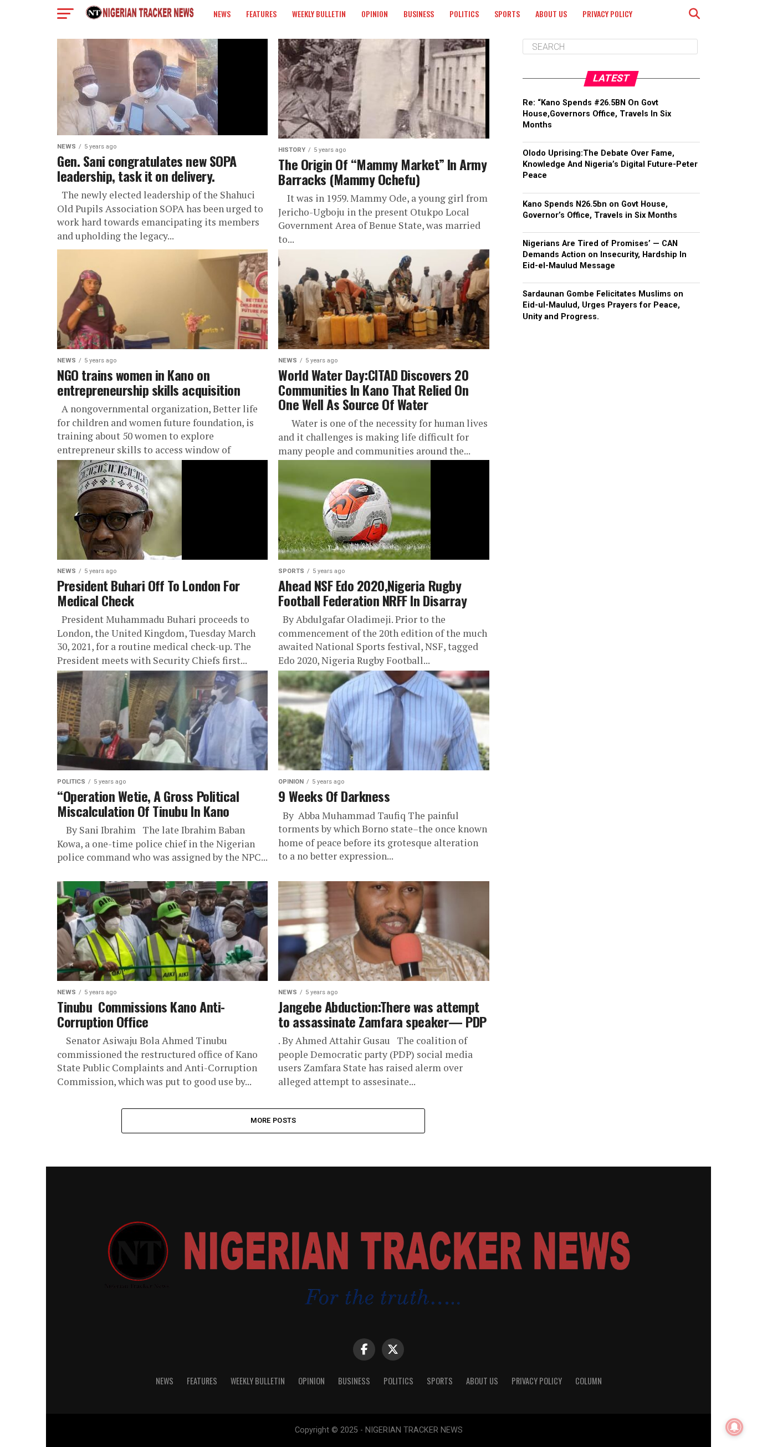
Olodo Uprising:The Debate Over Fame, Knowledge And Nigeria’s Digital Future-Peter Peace (610, 164)
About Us (551, 13)
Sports (507, 13)
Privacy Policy (607, 13)
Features (261, 13)
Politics (464, 13)
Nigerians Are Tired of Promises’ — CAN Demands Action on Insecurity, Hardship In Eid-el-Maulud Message (605, 254)
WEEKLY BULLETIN (319, 13)
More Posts (273, 1120)
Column (588, 1381)
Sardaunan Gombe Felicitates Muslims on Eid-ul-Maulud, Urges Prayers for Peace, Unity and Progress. (603, 305)
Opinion (374, 13)
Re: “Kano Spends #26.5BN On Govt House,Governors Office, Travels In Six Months (597, 114)
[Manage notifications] (734, 1427)
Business (418, 13)
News (222, 13)
